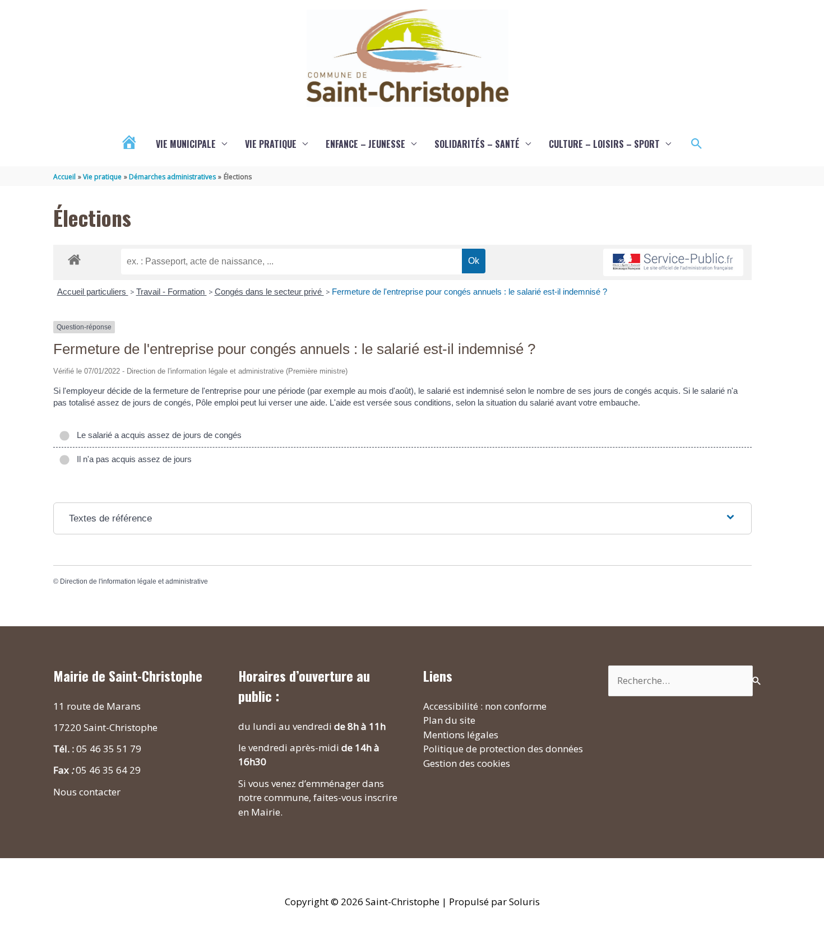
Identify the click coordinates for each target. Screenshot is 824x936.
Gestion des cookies (466, 763)
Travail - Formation (171, 291)
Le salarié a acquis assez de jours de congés (157, 435)
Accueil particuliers (92, 291)
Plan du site (449, 720)
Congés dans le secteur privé (269, 291)
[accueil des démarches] (74, 258)
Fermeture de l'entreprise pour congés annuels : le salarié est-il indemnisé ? (469, 291)
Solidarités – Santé (477, 144)
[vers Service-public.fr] (673, 262)
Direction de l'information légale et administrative (134, 581)
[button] (696, 144)
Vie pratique (271, 144)
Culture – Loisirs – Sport (604, 144)
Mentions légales (460, 734)
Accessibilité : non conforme (485, 706)
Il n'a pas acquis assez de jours (132, 459)
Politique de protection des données (503, 748)
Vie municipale (186, 144)
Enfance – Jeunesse (365, 144)
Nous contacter (87, 791)
